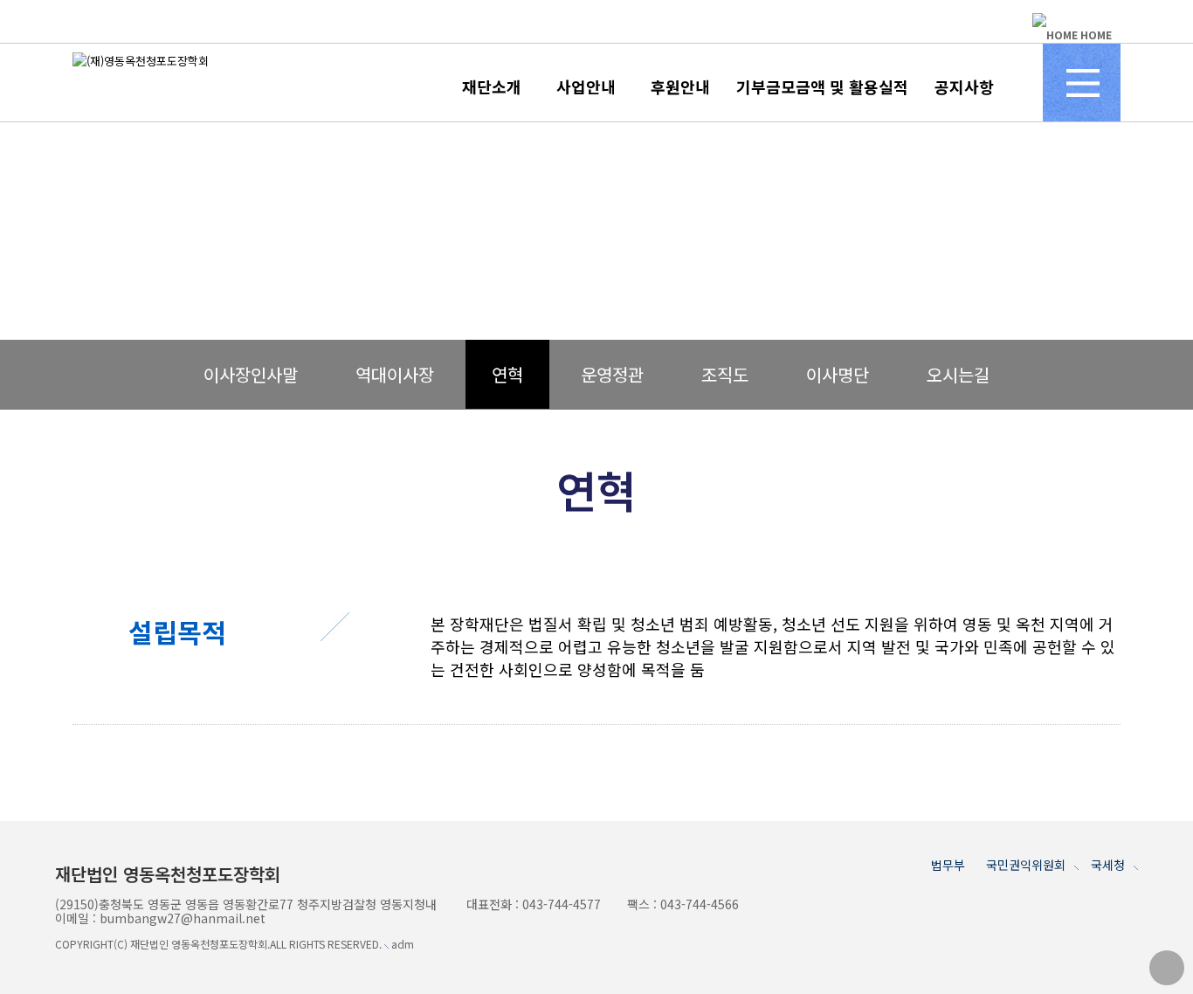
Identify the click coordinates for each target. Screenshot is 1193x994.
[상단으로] (1166, 967)
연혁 (507, 374)
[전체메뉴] (1082, 82)
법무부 (948, 864)
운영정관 (612, 374)
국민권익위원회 (1025, 864)
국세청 (1108, 864)
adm (401, 943)
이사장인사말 (250, 374)
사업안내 (586, 86)
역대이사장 (394, 374)
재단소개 (491, 86)
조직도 (724, 374)
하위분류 (525, 84)
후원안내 (680, 86)
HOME (1095, 34)
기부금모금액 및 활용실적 (822, 86)
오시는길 (958, 374)
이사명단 (837, 374)
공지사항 (964, 86)
